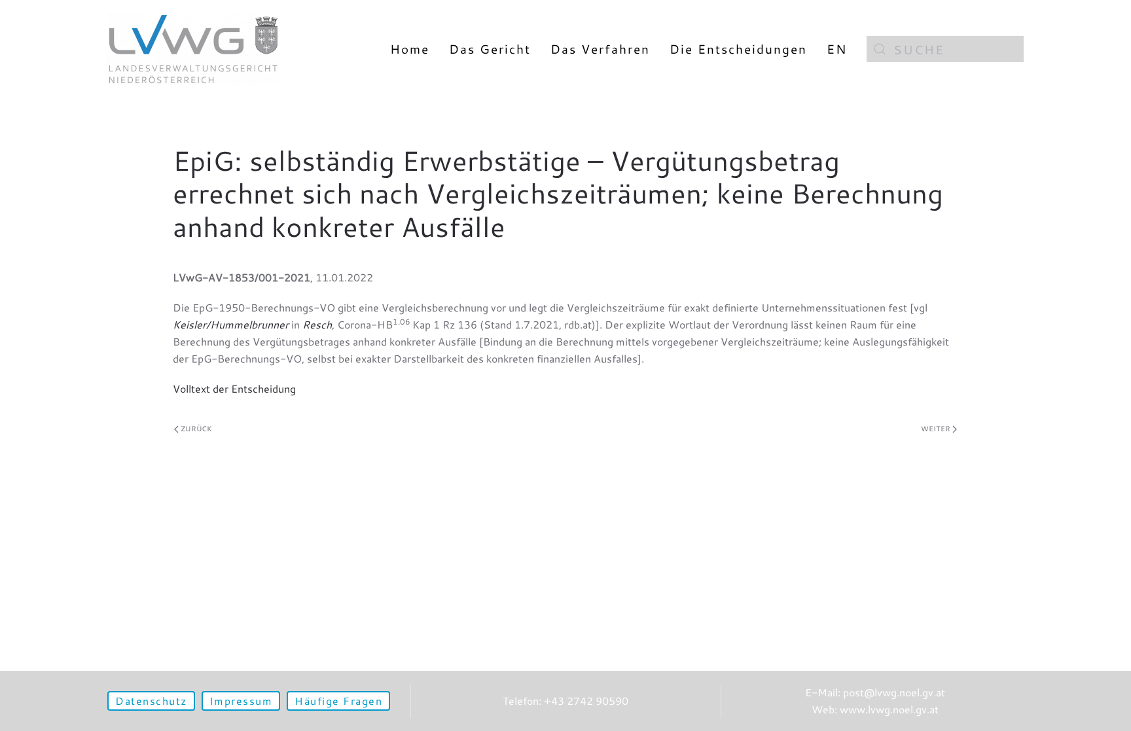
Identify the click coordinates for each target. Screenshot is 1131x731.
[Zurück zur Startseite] (193, 49)
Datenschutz (151, 700)
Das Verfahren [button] (600, 49)
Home (409, 49)
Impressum (241, 700)
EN (837, 49)
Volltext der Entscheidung (234, 388)
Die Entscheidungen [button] (738, 49)
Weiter (935, 428)
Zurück (196, 428)
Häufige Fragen (338, 700)
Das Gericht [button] (490, 49)
